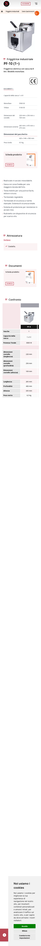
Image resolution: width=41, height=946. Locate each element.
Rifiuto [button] (24, 931)
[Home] (6, 4)
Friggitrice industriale (20, 59)
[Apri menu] (36, 4)
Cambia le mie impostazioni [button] (24, 937)
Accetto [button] (25, 926)
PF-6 (29, 327)
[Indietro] (33, 3)
